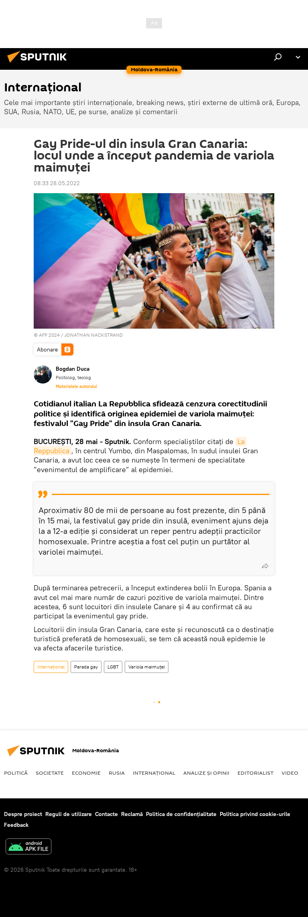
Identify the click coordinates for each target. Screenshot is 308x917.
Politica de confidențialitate (181, 814)
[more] (265, 566)
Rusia (117, 772)
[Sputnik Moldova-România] (39, 63)
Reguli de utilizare (68, 814)
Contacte (106, 814)
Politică (16, 772)
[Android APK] (28, 847)
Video (290, 772)
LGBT (113, 667)
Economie (86, 772)
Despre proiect (23, 814)
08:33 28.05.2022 (57, 183)
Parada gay (86, 667)
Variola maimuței (146, 667)
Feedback (16, 824)
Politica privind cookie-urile (255, 814)
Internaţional (51, 667)
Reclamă (132, 814)
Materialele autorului (76, 386)
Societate (50, 772)
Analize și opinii (206, 772)
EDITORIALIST (255, 772)
